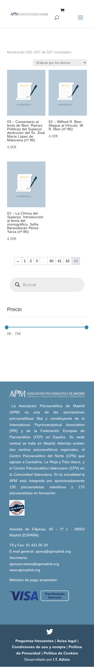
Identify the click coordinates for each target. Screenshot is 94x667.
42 (68, 261)
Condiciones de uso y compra (39, 647)
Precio (14, 309)
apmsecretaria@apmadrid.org (34, 564)
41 (59, 261)
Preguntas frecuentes (35, 641)
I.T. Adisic (61, 659)
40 (51, 261)
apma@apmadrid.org (53, 551)
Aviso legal (67, 641)
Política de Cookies (61, 653)
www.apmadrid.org (24, 570)
